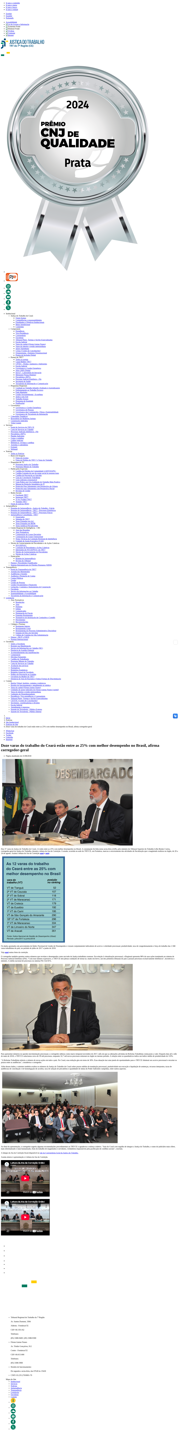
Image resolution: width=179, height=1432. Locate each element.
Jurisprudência (16, 1388)
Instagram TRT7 (22, 497)
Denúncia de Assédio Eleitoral (22, 650)
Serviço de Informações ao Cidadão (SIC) (27, 648)
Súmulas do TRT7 (23, 519)
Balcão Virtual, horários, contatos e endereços (28, 683)
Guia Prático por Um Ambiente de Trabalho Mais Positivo (38, 482)
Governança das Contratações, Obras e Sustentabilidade (37, 412)
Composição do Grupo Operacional (29, 537)
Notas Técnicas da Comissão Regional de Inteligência (36, 539)
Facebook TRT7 (22, 495)
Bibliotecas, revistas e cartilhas (22, 443)
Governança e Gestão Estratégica (28, 368)
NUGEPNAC (21, 545)
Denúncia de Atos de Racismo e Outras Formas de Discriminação (36, 679)
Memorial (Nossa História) (26, 375)
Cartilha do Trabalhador (20, 659)
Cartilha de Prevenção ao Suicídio (29, 475)
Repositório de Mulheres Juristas (23, 419)
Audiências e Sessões (19, 574)
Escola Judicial (21, 342)
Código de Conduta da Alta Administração (32, 635)
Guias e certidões (17, 438)
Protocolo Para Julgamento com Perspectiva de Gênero (37, 486)
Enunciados (20, 517)
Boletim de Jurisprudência (26, 558)
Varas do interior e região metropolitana (31, 346)
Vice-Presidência (22, 333)
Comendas (20, 327)
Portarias (19, 607)
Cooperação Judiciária (19, 421)
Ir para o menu (11, 5)
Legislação (10, 598)
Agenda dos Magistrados (20, 572)
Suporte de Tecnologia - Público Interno (26, 712)
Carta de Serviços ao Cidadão (22, 429)
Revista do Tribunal (23, 561)
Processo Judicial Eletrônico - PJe (28, 379)
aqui (42, 853)
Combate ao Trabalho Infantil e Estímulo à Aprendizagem (38, 388)
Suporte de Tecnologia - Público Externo (26, 709)
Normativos (15, 668)
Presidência (20, 331)
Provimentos (20, 620)
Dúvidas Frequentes (18, 657)
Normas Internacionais (19, 639)
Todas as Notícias (17, 454)
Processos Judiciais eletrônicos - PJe (24, 432)
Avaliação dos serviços (19, 666)
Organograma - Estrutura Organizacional (31, 353)
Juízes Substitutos (22, 349)
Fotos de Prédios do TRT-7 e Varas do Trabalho (34, 460)
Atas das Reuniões (23, 530)
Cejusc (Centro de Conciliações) (28, 351)
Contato (14, 1397)
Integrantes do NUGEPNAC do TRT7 (30, 550)
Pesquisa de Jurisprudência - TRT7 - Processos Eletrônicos (33, 510)
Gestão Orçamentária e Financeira (24, 585)
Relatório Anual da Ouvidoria (22, 672)
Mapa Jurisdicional (23, 324)
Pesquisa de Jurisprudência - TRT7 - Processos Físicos (31, 513)
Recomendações (22, 622)
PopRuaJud (20, 403)
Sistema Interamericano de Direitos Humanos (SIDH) (31, 565)
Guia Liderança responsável (26, 480)
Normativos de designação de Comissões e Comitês (35, 618)
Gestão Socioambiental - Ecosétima (29, 394)
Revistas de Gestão (23, 491)
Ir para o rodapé (12, 10)
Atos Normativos (22, 532)
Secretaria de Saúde (23, 381)
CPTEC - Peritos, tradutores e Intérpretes (31, 364)
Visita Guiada (16, 423)
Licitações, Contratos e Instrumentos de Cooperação (31, 587)
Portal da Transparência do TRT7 (23, 569)
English (9, 14)
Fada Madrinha (21, 392)
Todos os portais (22, 359)
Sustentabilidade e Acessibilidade (23, 593)
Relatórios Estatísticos (19, 670)
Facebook (9, 733)
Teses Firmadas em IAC (25, 521)
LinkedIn (9, 737)
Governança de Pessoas (25, 410)
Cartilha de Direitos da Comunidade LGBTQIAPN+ (36, 471)
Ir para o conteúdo (13, 3)
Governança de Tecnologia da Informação (32, 414)
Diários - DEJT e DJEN (20, 637)
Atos (17, 604)
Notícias (14, 1386)
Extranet (14, 447)
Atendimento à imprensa (20, 707)
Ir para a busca (11, 7)
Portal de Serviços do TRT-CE (22, 427)
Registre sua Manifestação (21, 646)
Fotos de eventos (22, 458)
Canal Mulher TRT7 (23, 362)
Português (10, 18)
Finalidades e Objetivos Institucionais (30, 322)
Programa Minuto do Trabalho (27, 467)
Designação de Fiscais (24, 613)
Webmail (14, 449)
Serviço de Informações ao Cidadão (24, 591)
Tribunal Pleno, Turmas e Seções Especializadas (34, 340)
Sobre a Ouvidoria (18, 644)
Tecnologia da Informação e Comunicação (32, 384)
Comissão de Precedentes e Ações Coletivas (32, 548)
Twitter (8, 735)
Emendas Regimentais (24, 615)
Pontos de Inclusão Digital (26, 355)
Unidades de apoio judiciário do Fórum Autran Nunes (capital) (35, 690)
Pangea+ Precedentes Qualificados (24, 563)
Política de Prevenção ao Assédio (23, 674)
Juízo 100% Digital (23, 370)
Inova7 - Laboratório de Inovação (28, 373)
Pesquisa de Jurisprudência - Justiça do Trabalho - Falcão (32, 508)
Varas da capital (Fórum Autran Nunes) (31, 344)
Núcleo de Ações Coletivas (26, 554)
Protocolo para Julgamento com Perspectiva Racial (35, 488)
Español (9, 16)
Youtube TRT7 (21, 502)
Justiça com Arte (22, 397)
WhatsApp (10, 731)
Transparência (16, 1390)
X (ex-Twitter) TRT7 (24, 499)
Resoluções (20, 602)
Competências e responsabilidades (29, 320)
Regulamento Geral (23, 628)
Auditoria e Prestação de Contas (23, 576)
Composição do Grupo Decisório (28, 534)
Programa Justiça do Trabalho (27, 464)
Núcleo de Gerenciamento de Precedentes (32, 552)
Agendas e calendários (19, 445)
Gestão (13, 580)
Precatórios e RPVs (23, 377)
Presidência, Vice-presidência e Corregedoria (28, 696)
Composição (15, 655)
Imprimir (9, 739)
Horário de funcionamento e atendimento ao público (31, 685)
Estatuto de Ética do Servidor (27, 633)
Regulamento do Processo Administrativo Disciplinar (36, 631)
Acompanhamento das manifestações (25, 652)
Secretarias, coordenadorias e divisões (25, 703)
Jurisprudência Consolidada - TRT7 (24, 515)
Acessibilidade (11, 22)
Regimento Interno (23, 626)
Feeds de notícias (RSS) (20, 504)
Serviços (14, 1384)
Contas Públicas (17, 578)
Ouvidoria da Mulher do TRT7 (22, 677)
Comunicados (21, 611)
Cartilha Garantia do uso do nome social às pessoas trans (37, 473)
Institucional (15, 1381)
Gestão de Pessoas (18, 583)
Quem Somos (21, 318)
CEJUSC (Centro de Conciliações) (24, 701)
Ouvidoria (19, 338)
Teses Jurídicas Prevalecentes (27, 526)
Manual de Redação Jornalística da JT (30, 484)
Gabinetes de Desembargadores (23, 694)
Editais (18, 609)
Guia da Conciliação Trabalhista (28, 478)
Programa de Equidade (24, 401)
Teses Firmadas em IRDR (25, 523)
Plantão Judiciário (17, 436)
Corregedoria (21, 335)
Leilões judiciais (17, 440)
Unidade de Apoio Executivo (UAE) (30, 541)
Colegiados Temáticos (19, 416)
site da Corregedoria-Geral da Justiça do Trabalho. (59, 1153)
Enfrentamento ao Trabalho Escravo (29, 390)
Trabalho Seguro (22, 399)
